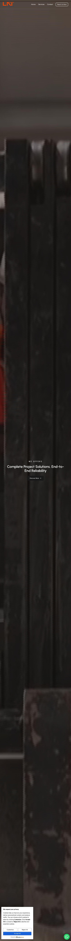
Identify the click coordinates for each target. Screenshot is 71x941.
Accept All (17, 933)
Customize (10, 930)
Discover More (34, 478)
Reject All (25, 930)
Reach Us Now (62, 4)
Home (33, 4)
